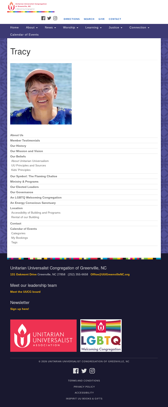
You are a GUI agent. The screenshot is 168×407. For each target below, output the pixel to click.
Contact (115, 19)
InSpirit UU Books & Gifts (84, 398)
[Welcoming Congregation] (102, 335)
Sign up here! (19, 309)
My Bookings (19, 237)
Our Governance (21, 192)
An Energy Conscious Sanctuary (33, 202)
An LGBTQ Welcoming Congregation (36, 197)
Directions (72, 19)
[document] (84, 145)
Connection (137, 27)
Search (89, 19)
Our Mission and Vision (26, 151)
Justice (114, 27)
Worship (69, 27)
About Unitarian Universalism (30, 161)
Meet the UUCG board (25, 291)
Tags (14, 242)
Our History (18, 145)
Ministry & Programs (24, 181)
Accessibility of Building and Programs (35, 212)
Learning (92, 27)
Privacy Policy (84, 387)
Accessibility (84, 392)
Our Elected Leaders (24, 186)
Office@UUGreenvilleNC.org (110, 274)
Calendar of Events (24, 34)
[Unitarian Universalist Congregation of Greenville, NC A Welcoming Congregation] (84, 7)
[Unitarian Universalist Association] (44, 335)
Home (14, 27)
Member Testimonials (25, 140)
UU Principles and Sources (28, 165)
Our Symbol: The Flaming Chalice (33, 176)
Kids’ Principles (21, 170)
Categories (18, 233)
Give (102, 19)
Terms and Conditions (84, 380)
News (49, 27)
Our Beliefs (18, 156)
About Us (16, 135)
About (30, 27)
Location (16, 208)
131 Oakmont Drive (23, 274)
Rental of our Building (25, 217)
